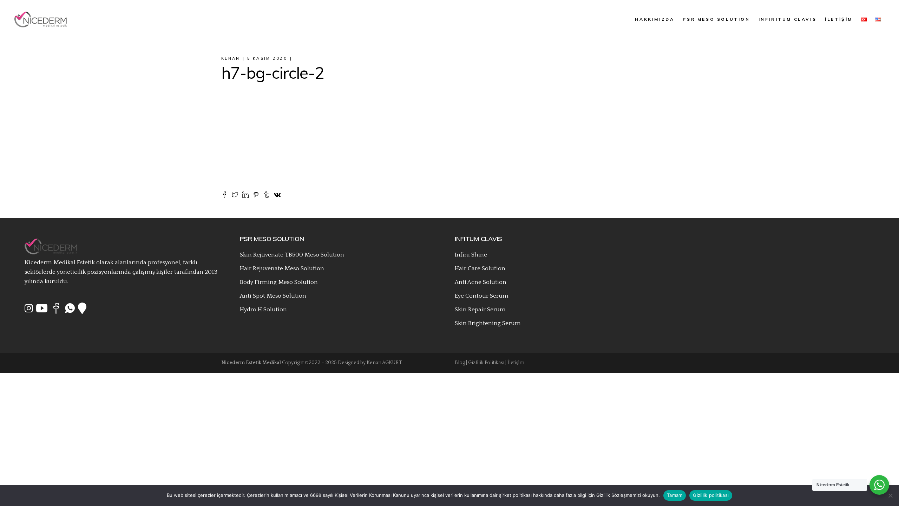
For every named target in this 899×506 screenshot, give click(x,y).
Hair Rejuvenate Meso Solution (282, 268)
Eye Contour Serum (481, 296)
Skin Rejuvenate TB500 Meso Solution (292, 255)
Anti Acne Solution (480, 282)
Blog (460, 362)
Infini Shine (471, 255)
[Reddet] (890, 495)
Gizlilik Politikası (486, 362)
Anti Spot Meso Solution (273, 296)
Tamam (674, 495)
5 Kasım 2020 (267, 58)
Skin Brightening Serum (488, 323)
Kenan (230, 58)
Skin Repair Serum (480, 309)
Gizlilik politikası (711, 495)
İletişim (515, 362)
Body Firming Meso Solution (279, 282)
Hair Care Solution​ (480, 268)
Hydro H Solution (263, 309)
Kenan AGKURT (384, 362)
